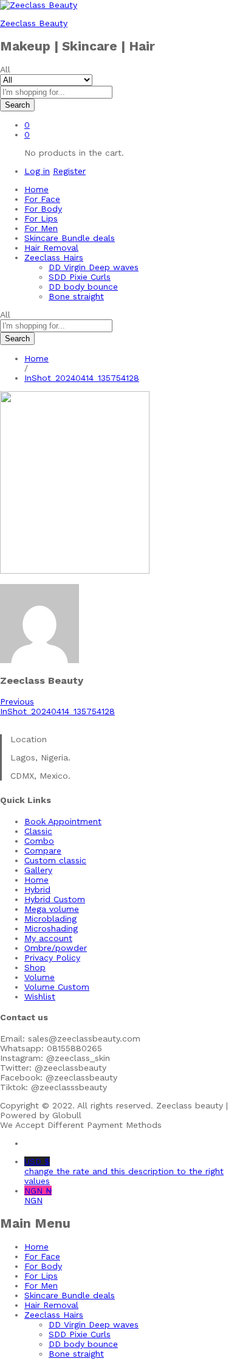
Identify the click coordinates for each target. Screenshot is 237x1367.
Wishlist (39, 996)
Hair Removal (51, 247)
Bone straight (76, 296)
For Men (41, 228)
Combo (39, 841)
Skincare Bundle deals (69, 238)
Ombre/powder (55, 948)
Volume (39, 977)
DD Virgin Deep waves (94, 267)
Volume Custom (56, 987)
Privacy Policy (52, 957)
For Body (43, 209)
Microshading (51, 928)
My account (48, 938)
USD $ (124, 1171)
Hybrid (37, 889)
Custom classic (55, 860)
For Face (42, 199)
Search (17, 105)
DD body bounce (83, 286)
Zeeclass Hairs (53, 1315)
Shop (35, 967)
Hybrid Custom (54, 899)
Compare (42, 850)
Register (69, 171)
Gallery (38, 870)
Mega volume (51, 909)
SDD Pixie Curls (80, 277)
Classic (38, 831)
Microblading (50, 919)
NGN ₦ (38, 1195)
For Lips (41, 218)
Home (36, 189)
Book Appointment (62, 821)
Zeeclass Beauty (33, 23)
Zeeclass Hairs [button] (53, 257)
